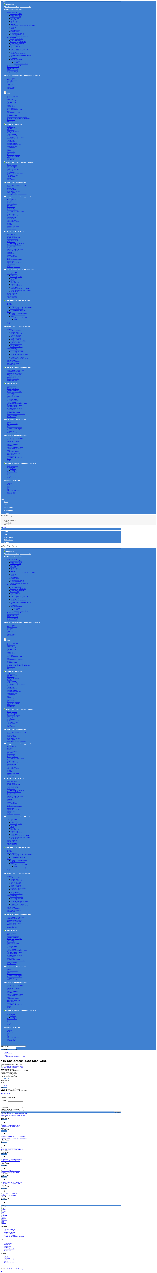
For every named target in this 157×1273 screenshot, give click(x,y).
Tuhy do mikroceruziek (13, 131)
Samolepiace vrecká (12, 256)
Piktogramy (10, 121)
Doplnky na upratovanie (13, 453)
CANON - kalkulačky (16, 332)
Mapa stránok (7, 1246)
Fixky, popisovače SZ (16, 40)
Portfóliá (9, 252)
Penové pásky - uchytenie (13, 191)
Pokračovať (117, 1112)
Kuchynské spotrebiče (13, 477)
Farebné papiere (11, 98)
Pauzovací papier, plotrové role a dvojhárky (18, 118)
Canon (9, 312)
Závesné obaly (11, 264)
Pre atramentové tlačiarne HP (18, 310)
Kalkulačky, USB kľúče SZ (21, 64)
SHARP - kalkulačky (15, 339)
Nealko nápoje (11, 484)
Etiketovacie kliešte (15, 345)
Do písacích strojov (22, 320)
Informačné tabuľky (12, 415)
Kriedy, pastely (11, 172)
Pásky (15, 319)
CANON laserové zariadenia (17, 315)
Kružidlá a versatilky (12, 135)
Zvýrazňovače (11, 152)
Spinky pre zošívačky (12, 210)
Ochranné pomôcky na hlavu (14, 430)
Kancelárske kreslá (12, 380)
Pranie (8, 450)
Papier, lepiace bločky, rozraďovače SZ (20, 55)
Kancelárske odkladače (13, 221)
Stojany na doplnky (12, 204)
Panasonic (9, 322)
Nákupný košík (8, 523)
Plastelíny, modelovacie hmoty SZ (19, 49)
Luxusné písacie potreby (13, 138)
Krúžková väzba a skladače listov (19, 354)
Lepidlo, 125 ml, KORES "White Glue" (11, 1184)
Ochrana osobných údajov (10, 1235)
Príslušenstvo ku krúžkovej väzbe (19, 358)
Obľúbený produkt (5, 1089)
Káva (8, 487)
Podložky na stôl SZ (12, 68)
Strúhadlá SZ (13, 28)
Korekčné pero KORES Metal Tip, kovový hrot (13, 1115)
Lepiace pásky (11, 188)
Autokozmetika (11, 439)
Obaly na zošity (11, 242)
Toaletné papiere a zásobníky (14, 441)
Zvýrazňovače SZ (15, 21)
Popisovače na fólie (12, 143)
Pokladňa (6, 524)
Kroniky (9, 114)
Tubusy (9, 265)
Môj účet (6, 521)
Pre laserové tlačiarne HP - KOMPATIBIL (21, 307)
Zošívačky (10, 205)
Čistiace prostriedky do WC (14, 448)
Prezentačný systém (12, 406)
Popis (2, 1093)
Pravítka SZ (17, 61)
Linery (9, 150)
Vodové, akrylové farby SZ (17, 43)
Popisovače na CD (12, 141)
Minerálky (10, 483)
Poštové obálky (11, 105)
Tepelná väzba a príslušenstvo (18, 357)
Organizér (9, 85)
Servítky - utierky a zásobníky (15, 438)
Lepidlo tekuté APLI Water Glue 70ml (10, 1161)
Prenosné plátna (11, 395)
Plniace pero (10, 159)
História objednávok (9, 1258)
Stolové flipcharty (11, 386)
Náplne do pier (11, 158)
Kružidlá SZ (17, 62)
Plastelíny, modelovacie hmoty (15, 173)
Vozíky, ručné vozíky (12, 377)
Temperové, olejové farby (13, 168)
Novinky (6, 1261)
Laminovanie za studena (16, 352)
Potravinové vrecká (12, 474)
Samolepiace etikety (12, 100)
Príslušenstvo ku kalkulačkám (18, 341)
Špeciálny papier (11, 102)
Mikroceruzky (10, 130)
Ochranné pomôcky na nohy (14, 427)
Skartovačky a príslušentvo (14, 363)
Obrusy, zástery (11, 176)
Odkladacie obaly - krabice (14, 245)
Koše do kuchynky (12, 456)
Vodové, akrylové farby (13, 169)
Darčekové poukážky (9, 1249)
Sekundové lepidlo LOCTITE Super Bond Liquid (13, 1138)
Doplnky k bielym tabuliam (14, 397)
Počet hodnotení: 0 (12, 1090)
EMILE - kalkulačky (15, 336)
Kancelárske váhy (15, 342)
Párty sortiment (11, 467)
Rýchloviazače (11, 255)
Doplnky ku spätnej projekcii (14, 392)
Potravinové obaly (12, 472)
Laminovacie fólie (12, 348)
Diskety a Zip (13, 275)
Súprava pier (10, 140)
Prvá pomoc (10, 422)
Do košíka (4, 1119)
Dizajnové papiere (12, 115)
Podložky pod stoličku (13, 379)
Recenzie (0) (7, 1093)
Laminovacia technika (16, 355)
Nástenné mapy (11, 409)
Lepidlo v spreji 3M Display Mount (10, 1172)
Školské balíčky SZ (12, 73)
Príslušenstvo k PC (12, 296)
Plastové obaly (11, 247)
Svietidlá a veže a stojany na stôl (15, 211)
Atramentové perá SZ (16, 14)
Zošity (8, 111)
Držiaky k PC (10, 294)
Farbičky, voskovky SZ (16, 39)
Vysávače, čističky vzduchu (14, 376)
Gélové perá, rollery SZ (16, 15)
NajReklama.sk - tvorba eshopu (15, 1268)
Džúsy (9, 486)
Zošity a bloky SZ (15, 30)
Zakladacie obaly (11, 261)
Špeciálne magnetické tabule (14, 405)
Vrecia (9, 459)
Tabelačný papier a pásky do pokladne (17, 117)
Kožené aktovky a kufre (13, 237)
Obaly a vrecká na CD (16, 284)
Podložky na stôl (11, 87)
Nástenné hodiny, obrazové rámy (15, 370)
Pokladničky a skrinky (13, 250)
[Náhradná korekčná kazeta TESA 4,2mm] (12, 1066)
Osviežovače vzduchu (13, 451)
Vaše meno (3, 1100)
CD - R (12, 280)
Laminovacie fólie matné (16, 351)
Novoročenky (10, 88)
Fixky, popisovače (12, 166)
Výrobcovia (7, 1247)
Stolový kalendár (11, 78)
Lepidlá (9, 186)
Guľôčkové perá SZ (15, 17)
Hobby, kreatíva (11, 179)
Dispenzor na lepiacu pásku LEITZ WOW (12, 1149)
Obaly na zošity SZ (15, 31)
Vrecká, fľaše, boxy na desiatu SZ (19, 36)
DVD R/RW (13, 278)
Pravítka (9, 202)
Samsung (9, 304)
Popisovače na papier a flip (14, 144)
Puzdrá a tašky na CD (16, 277)
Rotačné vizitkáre (11, 214)
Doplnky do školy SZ (12, 71)
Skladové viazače (11, 199)
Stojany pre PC (14, 291)
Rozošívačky (10, 208)
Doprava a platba (8, 1233)
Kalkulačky (10, 329)
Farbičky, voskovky (12, 165)
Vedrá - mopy (10, 454)
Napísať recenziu (23, 1090)
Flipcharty (9, 387)
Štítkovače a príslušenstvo (14, 361)
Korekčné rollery (11, 189)
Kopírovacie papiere (12, 96)
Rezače (9, 213)
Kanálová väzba (11, 364)
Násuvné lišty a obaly (12, 240)
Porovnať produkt (15, 1089)
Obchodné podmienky (9, 1229)
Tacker (9, 223)
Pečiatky (9, 224)
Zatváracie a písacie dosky (14, 262)
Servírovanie (10, 476)
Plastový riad (13, 470)
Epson (12, 316)
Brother (9, 303)
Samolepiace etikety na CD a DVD (19, 288)
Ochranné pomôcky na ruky (14, 428)
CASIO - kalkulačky (15, 330)
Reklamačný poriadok (9, 1232)
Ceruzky (9, 133)
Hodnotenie (4, 1110)
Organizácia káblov (12, 272)
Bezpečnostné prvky (12, 424)
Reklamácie (7, 1244)
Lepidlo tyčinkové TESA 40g (8, 1195)
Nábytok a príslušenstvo (13, 371)
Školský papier (11, 106)
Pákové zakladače (11, 246)
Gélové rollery (11, 147)
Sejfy (8, 258)
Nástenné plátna (11, 393)
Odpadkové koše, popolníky (14, 457)
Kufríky (9, 178)
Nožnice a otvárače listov (13, 215)
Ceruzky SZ (13, 24)
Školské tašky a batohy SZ (14, 65)
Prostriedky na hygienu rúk (14, 444)
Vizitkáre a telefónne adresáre (14, 259)
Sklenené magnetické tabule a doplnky (17, 403)
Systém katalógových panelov (15, 408)
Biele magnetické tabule (13, 396)
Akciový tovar (7, 1250)
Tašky (8, 473)
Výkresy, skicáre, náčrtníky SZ (18, 53)
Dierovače (10, 201)
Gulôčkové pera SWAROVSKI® (16, 137)
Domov (6, 1052)
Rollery (9, 149)
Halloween (13, 469)
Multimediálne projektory (13, 390)
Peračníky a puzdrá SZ (13, 67)
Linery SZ (13, 20)
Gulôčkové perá (11, 127)
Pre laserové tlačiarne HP (16, 309)
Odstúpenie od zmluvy (10, 1230)
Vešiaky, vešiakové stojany (14, 374)
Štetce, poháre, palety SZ (16, 50)
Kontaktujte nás (8, 1243)
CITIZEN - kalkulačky (16, 333)
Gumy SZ (13, 27)
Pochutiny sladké (11, 492)
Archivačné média (12, 274)
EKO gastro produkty (12, 466)
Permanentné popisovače (13, 155)
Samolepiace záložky (12, 108)
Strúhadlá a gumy (11, 134)
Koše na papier (11, 207)
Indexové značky (11, 236)
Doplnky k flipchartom (13, 389)
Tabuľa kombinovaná (12, 400)
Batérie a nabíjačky (12, 360)
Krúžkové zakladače (12, 239)
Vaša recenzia (4, 1107)
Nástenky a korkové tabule (14, 402)
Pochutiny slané (11, 493)
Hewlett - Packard (12, 306)
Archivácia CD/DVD (16, 285)
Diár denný (10, 81)
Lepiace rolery (11, 192)
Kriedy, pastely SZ (15, 46)
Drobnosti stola (11, 227)
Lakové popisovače (12, 153)
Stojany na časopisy (12, 220)
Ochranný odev (11, 431)
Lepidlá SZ (13, 56)
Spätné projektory (11, 417)
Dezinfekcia (10, 445)
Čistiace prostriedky (12, 297)
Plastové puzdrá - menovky (14, 412)
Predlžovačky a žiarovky (16, 347)
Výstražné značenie (12, 432)
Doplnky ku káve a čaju (13, 490)
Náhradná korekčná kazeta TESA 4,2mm (14, 1056)
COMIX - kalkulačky (16, 335)
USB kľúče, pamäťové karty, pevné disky (21, 290)
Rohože (9, 460)
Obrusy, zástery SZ (15, 47)
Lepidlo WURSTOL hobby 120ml (10, 1126)
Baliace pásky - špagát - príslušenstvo (16, 194)
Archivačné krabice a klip (13, 234)
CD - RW (12, 281)
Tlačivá (9, 103)
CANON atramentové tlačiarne (18, 313)
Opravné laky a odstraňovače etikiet (16, 185)
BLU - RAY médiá (15, 282)
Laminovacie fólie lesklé (16, 350)
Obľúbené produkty (9, 1259)
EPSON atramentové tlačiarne (21, 317)
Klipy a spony (10, 218)
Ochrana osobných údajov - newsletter (14, 1236)
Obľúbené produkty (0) (10, 520)
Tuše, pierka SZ (14, 45)
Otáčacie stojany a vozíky (13, 267)
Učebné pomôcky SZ (12, 70)
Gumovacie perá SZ (15, 18)
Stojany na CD (14, 287)
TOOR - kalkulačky (15, 338)
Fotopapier (10, 99)
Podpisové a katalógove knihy (15, 249)
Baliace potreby (11, 120)
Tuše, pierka (10, 170)
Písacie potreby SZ (12, 12)
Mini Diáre (10, 84)
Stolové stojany (11, 411)
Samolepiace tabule (12, 399)
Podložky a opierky (12, 293)
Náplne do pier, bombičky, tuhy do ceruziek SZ (22, 25)
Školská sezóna (8, 1053)
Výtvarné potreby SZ (12, 37)
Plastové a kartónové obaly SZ (18, 34)
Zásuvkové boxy (11, 217)
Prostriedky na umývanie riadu (15, 447)
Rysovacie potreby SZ (16, 59)
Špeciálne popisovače (12, 128)
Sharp (8, 323)
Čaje (8, 489)
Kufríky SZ (13, 52)
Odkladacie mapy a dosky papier (15, 243)
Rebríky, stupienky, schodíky (14, 373)
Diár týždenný (11, 82)
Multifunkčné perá (12, 146)
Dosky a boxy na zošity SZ (17, 33)
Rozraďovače (10, 253)
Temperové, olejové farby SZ (18, 42)
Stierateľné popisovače (13, 156)
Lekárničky (10, 425)
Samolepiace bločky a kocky (14, 109)
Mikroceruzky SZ (15, 22)
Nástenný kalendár (12, 80)
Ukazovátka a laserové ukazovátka (16, 414)
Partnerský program (9, 1262)
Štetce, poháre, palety (12, 175)
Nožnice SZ (13, 58)
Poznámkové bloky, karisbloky (15, 112)
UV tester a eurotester (16, 344)
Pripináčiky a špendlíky (13, 226)
